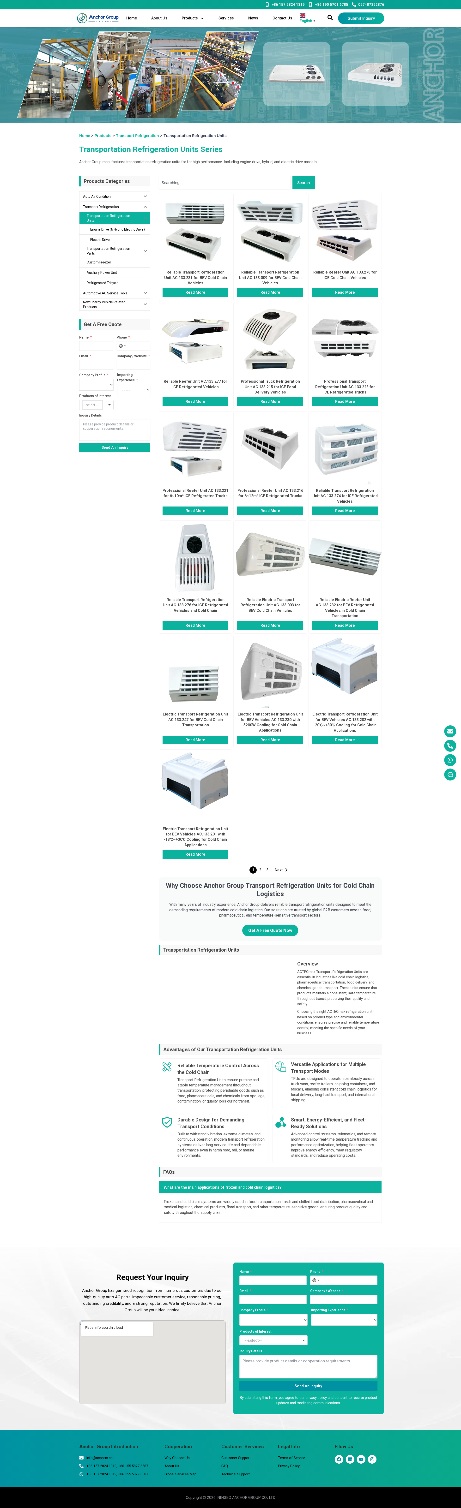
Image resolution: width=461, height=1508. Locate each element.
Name (84, 337)
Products (190, 18)
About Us (159, 18)
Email (83, 356)
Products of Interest (95, 396)
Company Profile (92, 375)
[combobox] (122, 346)
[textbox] (92, 405)
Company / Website (132, 356)
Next (279, 870)
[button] (270, 1187)
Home (131, 18)
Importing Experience (126, 377)
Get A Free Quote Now (270, 930)
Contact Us (282, 18)
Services (226, 18)
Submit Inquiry (361, 18)
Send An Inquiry (115, 447)
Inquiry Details (90, 415)
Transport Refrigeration (137, 135)
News (253, 18)
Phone (122, 337)
